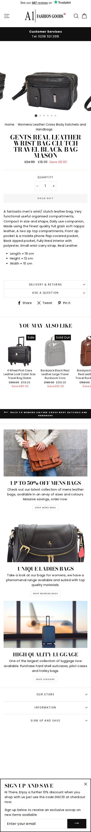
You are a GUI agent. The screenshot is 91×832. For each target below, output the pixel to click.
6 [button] (56, 116)
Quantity (45, 177)
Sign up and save (45, 720)
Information (45, 707)
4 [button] (48, 116)
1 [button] (36, 115)
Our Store (45, 694)
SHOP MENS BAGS (45, 507)
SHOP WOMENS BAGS (45, 593)
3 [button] (44, 116)
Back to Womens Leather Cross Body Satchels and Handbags (48, 414)
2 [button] (40, 116)
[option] (45, 34)
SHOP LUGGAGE (45, 679)
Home (9, 124)
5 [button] (52, 116)
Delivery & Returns (45, 284)
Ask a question (45, 292)
